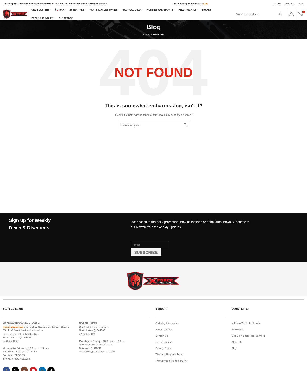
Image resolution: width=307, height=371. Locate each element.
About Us (237, 342)
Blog (234, 348)
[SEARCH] (281, 14)
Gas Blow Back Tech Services (248, 335)
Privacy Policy (163, 348)
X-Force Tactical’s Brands (246, 323)
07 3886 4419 (87, 333)
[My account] (291, 14)
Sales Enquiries (164, 342)
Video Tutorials (163, 329)
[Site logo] (15, 13)
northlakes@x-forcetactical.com (97, 351)
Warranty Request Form (169, 354)
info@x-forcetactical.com (17, 358)
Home (146, 34)
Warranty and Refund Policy (171, 360)
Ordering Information (167, 323)
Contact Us (161, 335)
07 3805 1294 (10, 340)
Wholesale (237, 329)
